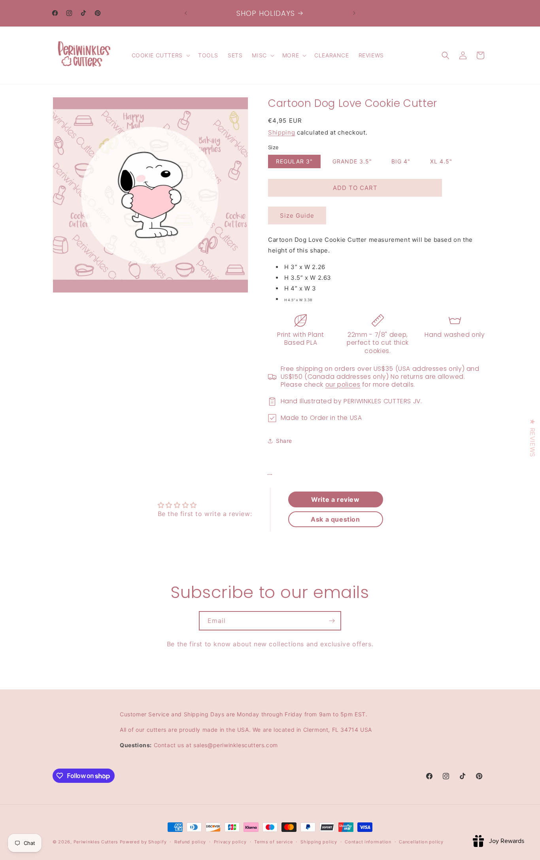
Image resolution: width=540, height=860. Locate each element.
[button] (160, 55)
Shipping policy (318, 842)
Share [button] (284, 440)
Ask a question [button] (335, 519)
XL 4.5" (441, 161)
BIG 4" (400, 161)
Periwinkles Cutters (96, 842)
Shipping (281, 132)
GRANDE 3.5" (352, 161)
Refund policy (190, 842)
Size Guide (297, 215)
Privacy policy (230, 842)
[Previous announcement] (185, 13)
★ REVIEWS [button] (532, 437)
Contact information (368, 842)
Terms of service (273, 842)
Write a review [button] (335, 499)
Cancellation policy (421, 842)
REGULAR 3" (294, 161)
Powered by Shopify (143, 842)
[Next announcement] (354, 13)
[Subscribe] (331, 620)
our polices (343, 384)
